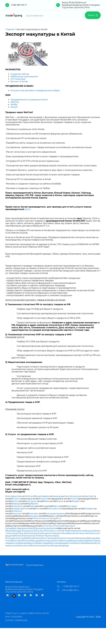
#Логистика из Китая (44, 518)
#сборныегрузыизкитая (44, 528)
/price (28, 209)
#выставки (71, 506)
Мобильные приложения (24, 76)
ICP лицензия (17, 79)
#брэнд (37, 496)
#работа (28, 538)
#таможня (17, 506)
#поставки (11, 496)
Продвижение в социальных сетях (29, 99)
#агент (15, 501)
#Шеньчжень (52, 535)
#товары (88, 508)
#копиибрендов (32, 540)
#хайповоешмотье (75, 531)
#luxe (64, 533)
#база (46, 501)
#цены (59, 501)
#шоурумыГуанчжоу (33, 531)
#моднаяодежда (60, 545)
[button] (93, 15)
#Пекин (40, 535)
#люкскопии (28, 535)
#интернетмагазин (65, 538)
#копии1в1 (17, 540)
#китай (21, 496)
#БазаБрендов (13, 531)
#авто (55, 506)
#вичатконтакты (76, 533)
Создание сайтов (19, 74)
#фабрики (32, 503)
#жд (44, 506)
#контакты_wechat (54, 531)
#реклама (33, 516)
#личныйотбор (15, 533)
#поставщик (47, 540)
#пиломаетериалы (55, 513)
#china (28, 496)
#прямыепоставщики (49, 533)
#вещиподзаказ (78, 540)
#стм (38, 508)
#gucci (31, 543)
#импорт (33, 513)
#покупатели (77, 496)
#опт (56, 540)
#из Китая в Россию (51, 526)
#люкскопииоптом (41, 545)
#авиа (32, 506)
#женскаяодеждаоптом (60, 543)
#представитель (20, 508)
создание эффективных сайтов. (34, 613)
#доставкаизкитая (21, 528)
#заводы (16, 503)
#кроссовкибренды (84, 543)
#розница (64, 540)
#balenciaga (41, 543)
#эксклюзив (30, 533)
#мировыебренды (86, 538)
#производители (60, 496)
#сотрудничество (14, 538)
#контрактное (54, 508)
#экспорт (89, 496)
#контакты (30, 501)
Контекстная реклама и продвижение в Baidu (35, 90)
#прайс (76, 501)
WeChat (14, 102)
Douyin (14, 107)
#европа (46, 496)
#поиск (15, 498)
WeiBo (13, 104)
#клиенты (16, 511)
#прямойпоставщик (44, 538)
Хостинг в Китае (19, 81)
